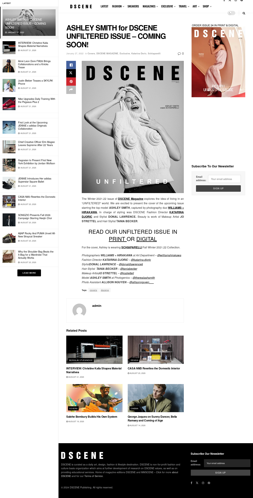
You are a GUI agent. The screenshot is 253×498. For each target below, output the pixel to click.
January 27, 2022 (74, 53)
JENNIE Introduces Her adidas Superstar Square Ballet (34, 180)
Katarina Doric (138, 53)
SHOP (206, 6)
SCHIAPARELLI (131, 247)
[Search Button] (244, 13)
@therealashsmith (144, 278)
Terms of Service (93, 476)
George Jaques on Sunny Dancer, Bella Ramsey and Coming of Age (152, 418)
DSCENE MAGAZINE (107, 53)
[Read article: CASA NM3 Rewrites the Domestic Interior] (156, 350)
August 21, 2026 (76, 376)
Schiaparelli (154, 53)
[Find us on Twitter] (197, 483)
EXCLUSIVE (167, 6)
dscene (105, 290)
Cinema (134, 408)
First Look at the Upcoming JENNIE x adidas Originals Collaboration (33, 125)
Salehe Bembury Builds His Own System (91, 417)
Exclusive (125, 53)
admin (96, 305)
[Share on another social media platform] (71, 90)
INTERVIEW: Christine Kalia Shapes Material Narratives (33, 44)
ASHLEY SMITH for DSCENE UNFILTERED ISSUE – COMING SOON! (25, 23)
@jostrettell (127, 273)
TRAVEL (183, 6)
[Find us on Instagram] (203, 483)
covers (93, 290)
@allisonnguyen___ (141, 282)
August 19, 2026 (76, 421)
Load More (29, 272)
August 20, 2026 (137, 373)
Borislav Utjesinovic (81, 360)
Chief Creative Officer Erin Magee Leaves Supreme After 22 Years (36, 143)
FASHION (117, 6)
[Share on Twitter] (71, 73)
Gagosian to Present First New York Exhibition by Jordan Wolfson (36, 161)
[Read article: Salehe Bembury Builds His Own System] (94, 398)
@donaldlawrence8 (131, 264)
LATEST (104, 6)
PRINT (118, 239)
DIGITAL (146, 239)
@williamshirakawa (169, 255)
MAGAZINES (149, 6)
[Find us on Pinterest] (209, 483)
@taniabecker (128, 269)
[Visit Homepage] (81, 6)
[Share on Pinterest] (71, 81)
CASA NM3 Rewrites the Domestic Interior (36, 198)
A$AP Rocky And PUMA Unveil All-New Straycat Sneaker (37, 235)
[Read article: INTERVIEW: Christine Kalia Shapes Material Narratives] (94, 350)
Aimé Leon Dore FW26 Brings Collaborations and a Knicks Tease (34, 64)
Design (134, 360)
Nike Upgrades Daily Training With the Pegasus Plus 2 (36, 100)
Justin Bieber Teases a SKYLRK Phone (35, 82)
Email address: (201, 178)
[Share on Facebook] (71, 65)
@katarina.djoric (141, 260)
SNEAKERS (133, 6)
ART (195, 6)
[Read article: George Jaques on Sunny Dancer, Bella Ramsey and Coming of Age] (156, 398)
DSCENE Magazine (130, 199)
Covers (91, 53)
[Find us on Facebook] (191, 483)
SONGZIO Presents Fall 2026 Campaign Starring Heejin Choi (35, 216)
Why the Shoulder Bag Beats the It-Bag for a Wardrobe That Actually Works (36, 254)
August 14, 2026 (137, 425)
